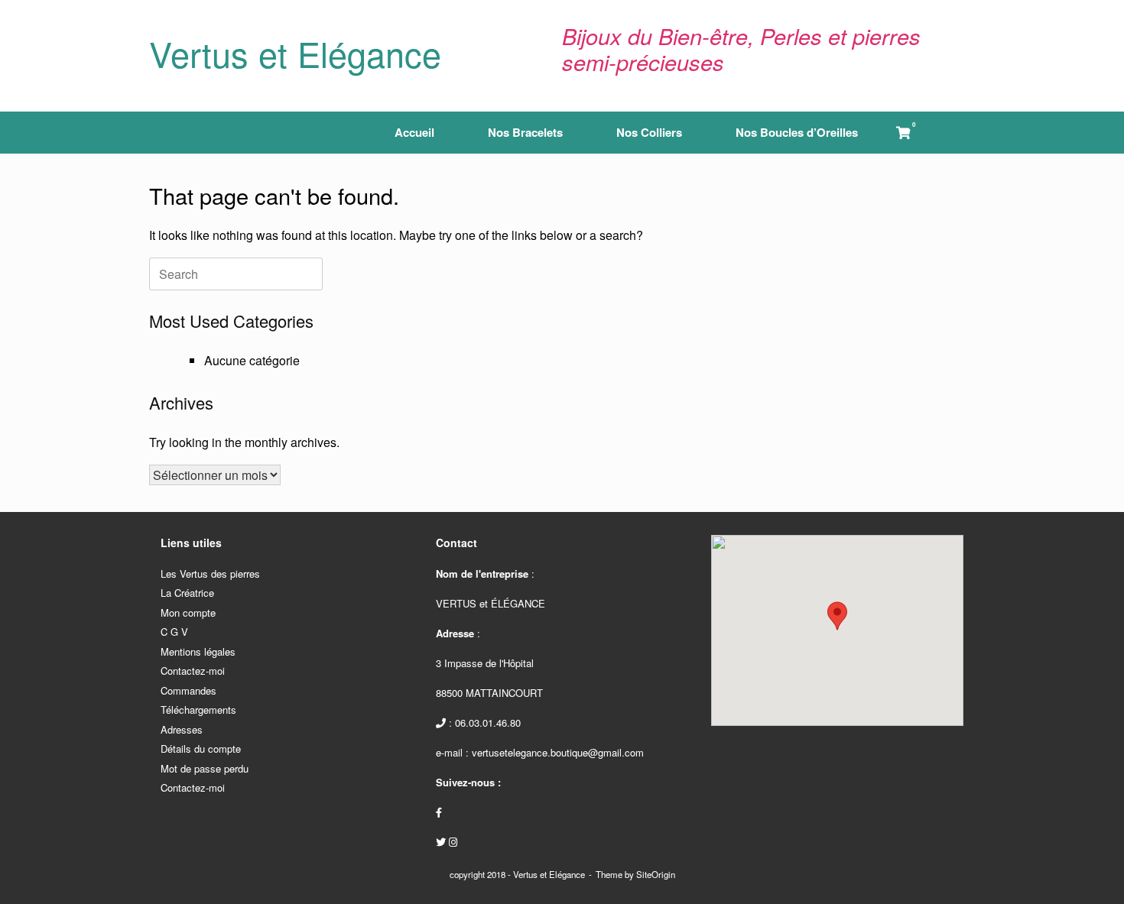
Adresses (182, 729)
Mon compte (188, 612)
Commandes (188, 690)
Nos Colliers (649, 132)
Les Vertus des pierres (210, 573)
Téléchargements (198, 709)
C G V (174, 631)
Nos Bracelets (525, 132)
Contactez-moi (193, 670)
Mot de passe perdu (205, 768)
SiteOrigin (655, 874)
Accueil (414, 132)
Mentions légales (198, 651)
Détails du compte (201, 748)
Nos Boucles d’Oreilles (797, 132)
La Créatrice (187, 592)
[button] (952, 133)
